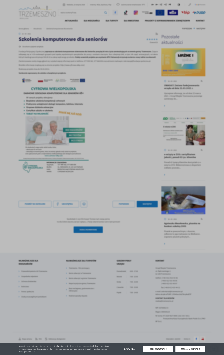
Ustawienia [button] (129, 349)
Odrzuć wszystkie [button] (158, 349)
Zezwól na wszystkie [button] (190, 349)
